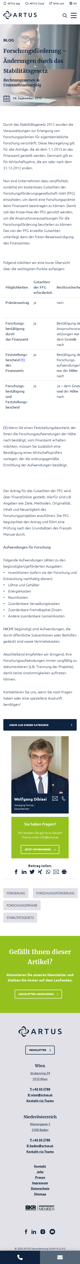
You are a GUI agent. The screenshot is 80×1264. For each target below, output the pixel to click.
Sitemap (40, 1194)
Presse (40, 1177)
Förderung (16, 893)
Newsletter (37, 1050)
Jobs (40, 1172)
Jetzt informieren (37, 849)
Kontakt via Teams (40, 1101)
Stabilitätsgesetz (20, 917)
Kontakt (40, 1166)
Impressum (40, 1183)
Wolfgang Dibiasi (30, 798)
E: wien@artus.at (40, 1095)
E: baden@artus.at (40, 1146)
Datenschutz (40, 1188)
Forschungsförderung (55, 893)
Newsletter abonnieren (36, 994)
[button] (65, 15)
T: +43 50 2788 (40, 1089)
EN (75, 3)
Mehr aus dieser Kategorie (28, 725)
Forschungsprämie (22, 905)
